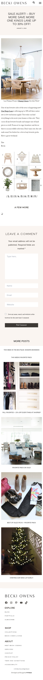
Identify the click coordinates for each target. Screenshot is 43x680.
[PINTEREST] (16, 602)
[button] (34, 3)
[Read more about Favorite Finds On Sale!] (21, 441)
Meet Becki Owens (13, 645)
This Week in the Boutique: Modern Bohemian (21, 350)
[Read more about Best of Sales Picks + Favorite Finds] (21, 496)
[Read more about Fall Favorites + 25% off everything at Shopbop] (21, 386)
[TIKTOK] (26, 602)
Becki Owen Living (13, 636)
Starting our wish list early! (21, 578)
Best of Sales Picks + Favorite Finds (21, 523)
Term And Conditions (15, 661)
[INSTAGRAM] (11, 602)
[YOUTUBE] (21, 602)
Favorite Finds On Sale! (21, 468)
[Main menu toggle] (40, 3)
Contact (9, 653)
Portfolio (10, 616)
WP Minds (29, 672)
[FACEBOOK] (6, 602)
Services (9, 649)
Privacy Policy (11, 657)
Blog (7, 612)
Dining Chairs (23, 101)
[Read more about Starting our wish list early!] (21, 551)
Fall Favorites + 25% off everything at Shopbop (22, 412)
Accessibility (11, 664)
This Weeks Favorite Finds (21, 357)
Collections (11, 632)
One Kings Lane (7, 111)
